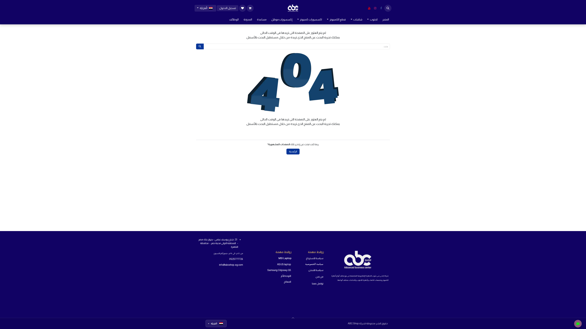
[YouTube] (369, 8)
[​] (381, 8)
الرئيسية (293, 151)
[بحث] (200, 46)
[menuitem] (385, 19)
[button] (387, 8)
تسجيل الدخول (227, 8)
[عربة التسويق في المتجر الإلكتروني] (250, 8)
